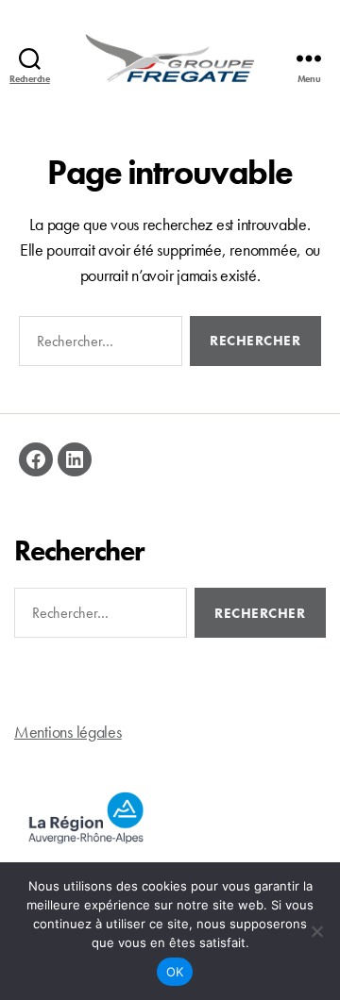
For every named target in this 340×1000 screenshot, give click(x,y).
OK (175, 971)
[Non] (316, 931)
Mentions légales (68, 731)
